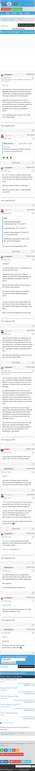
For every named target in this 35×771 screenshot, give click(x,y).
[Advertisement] (17, 52)
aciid (33, 717)
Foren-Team (16, 761)
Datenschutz (4, 745)
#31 (33, 537)
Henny (2, 715)
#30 (33, 498)
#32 (33, 571)
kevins (2, 681)
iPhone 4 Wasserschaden (9, 713)
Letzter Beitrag (22, 683)
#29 (33, 472)
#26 (33, 334)
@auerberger (6, 502)
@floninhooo (6, 549)
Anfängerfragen (21, 18)
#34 (33, 633)
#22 (33, 138)
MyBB (27, 769)
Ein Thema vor (21, 657)
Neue (7, 13)
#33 (33, 601)
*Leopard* (6, 81)
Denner (32, 683)
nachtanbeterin (29, 700)
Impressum (29, 743)
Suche (27, 13)
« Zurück (3, 26)
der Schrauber (5, 706)
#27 (33, 370)
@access (5, 85)
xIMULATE (4, 698)
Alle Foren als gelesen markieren (12, 754)
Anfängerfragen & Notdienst (8, 19)
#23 (33, 171)
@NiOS (4, 476)
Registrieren (17, 9)
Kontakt (5, 761)
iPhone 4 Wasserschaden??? (10, 704)
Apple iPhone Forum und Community (8, 18)
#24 (33, 213)
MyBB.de (15, 769)
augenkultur (4, 690)
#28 (33, 452)
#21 (33, 78)
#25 (33, 260)
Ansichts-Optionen (28, 32)
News (21, 13)
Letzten (14, 13)
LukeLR (32, 692)
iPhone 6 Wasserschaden (9, 679)
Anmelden (6, 9)
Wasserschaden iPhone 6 (9, 688)
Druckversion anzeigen (7, 722)
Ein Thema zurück (8, 657)
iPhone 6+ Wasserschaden (9, 696)
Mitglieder (27, 761)
